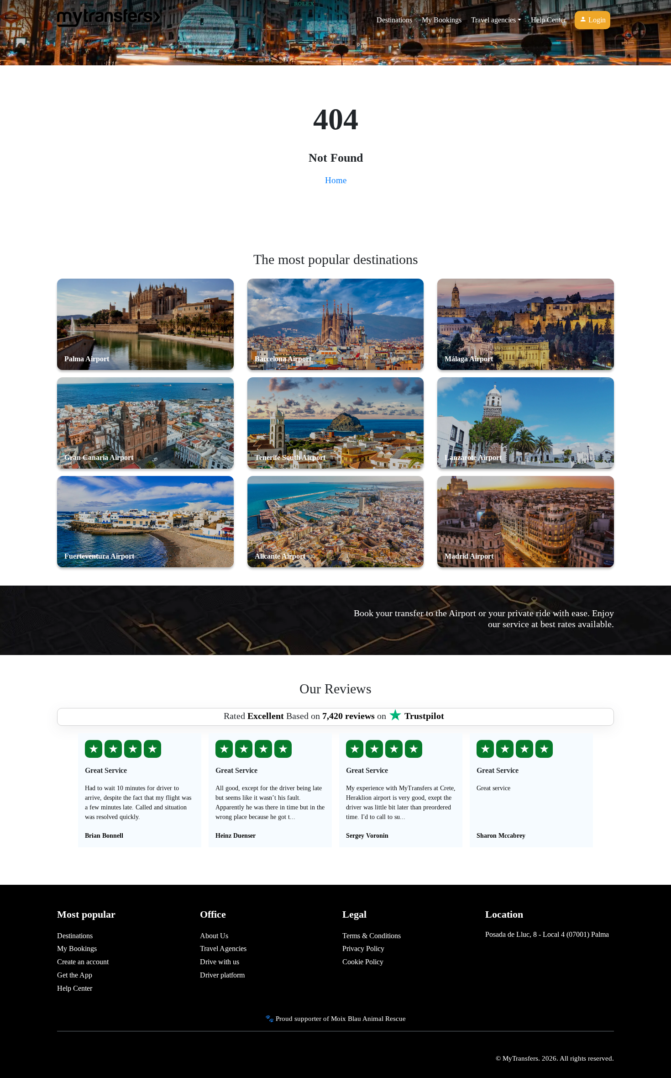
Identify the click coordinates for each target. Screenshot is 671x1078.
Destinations (394, 20)
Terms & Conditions (371, 936)
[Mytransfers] (108, 20)
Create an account (83, 962)
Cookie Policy (362, 962)
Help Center (548, 20)
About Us (214, 936)
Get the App (74, 975)
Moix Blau (346, 1018)
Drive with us (219, 962)
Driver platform (222, 975)
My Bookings (441, 20)
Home (335, 180)
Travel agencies (493, 20)
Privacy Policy (363, 948)
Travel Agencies (223, 948)
